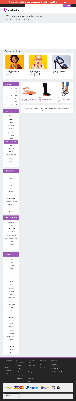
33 (6, 92)
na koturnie (11, 228)
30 (6, 88)
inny (11, 225)
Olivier (11, 314)
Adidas (11, 259)
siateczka (11, 191)
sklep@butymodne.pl (56, 371)
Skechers (11, 343)
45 (6, 105)
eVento (11, 352)
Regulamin (19, 368)
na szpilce (11, 241)
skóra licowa (11, 198)
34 (11, 92)
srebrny (11, 148)
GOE (11, 278)
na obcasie (11, 232)
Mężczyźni (8, 370)
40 (11, 98)
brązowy (11, 125)
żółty (11, 164)
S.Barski (11, 330)
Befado (11, 262)
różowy (11, 145)
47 (16, 105)
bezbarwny (11, 116)
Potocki (11, 320)
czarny (11, 129)
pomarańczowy (11, 142)
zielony (11, 158)
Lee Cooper (11, 298)
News (11, 307)
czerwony (11, 132)
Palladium (11, 317)
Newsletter (54, 364)
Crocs (11, 272)
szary (11, 151)
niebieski (11, 138)
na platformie (11, 235)
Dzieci (6, 364)
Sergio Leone (11, 336)
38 (16, 95)
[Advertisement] (38, 36)
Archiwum (42, 367)
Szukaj (67, 5)
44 (16, 101)
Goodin (11, 281)
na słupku (11, 244)
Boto (11, 268)
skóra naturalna (11, 201)
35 (16, 92)
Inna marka (11, 288)
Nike (11, 310)
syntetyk (11, 204)
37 (11, 95)
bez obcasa (11, 222)
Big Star (11, 265)
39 (6, 98)
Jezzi (11, 294)
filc (11, 175)
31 (11, 88)
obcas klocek (11, 248)
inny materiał (11, 182)
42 (6, 101)
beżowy (11, 119)
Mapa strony (20, 378)
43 (11, 101)
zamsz (11, 211)
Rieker (11, 327)
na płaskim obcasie (11, 238)
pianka (11, 188)
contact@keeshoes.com (57, 2)
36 (6, 95)
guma (11, 179)
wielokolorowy (11, 155)
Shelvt (11, 339)
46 (11, 105)
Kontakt (19, 365)
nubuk (11, 185)
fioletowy (11, 135)
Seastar (11, 333)
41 (16, 98)
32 (16, 88)
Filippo (11, 275)
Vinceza (11, 346)
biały (11, 122)
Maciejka (11, 301)
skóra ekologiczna (11, 195)
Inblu (11, 285)
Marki (62, 10)
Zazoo (11, 349)
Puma (11, 323)
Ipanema (11, 291)
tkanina (11, 208)
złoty (11, 161)
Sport (6, 373)
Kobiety (7, 367)
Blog (41, 364)
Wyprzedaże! (69, 10)
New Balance (11, 304)
